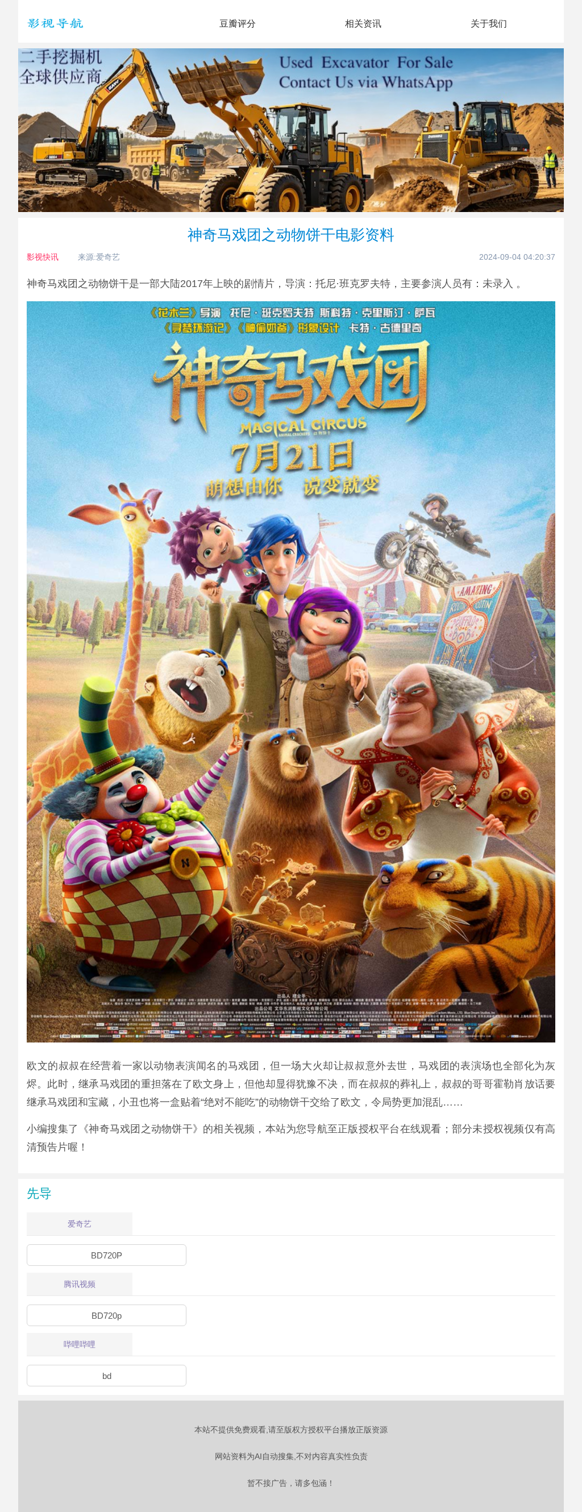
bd (106, 1376)
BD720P (106, 1255)
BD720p (107, 1315)
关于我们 (489, 23)
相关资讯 (363, 23)
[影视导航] (55, 33)
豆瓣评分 (237, 23)
